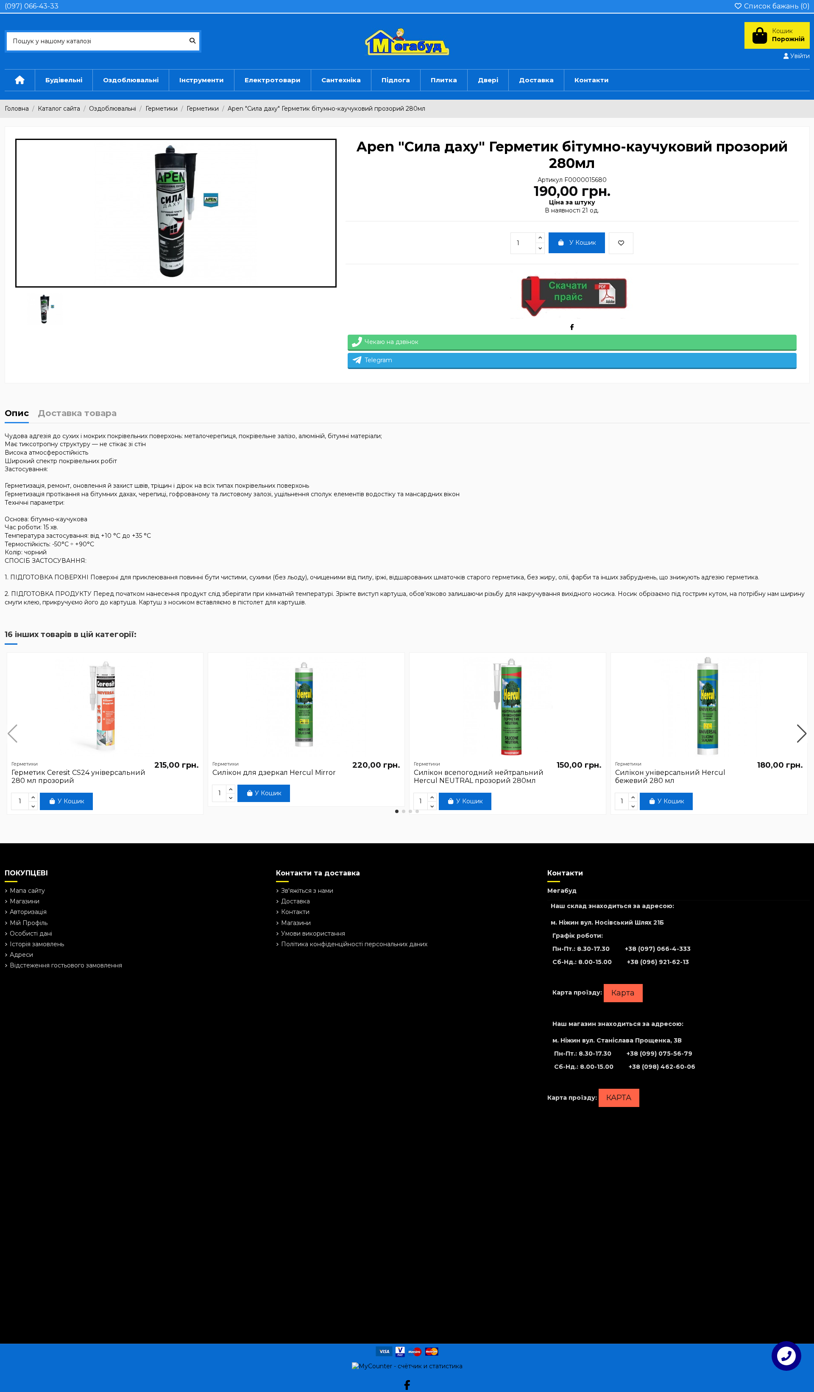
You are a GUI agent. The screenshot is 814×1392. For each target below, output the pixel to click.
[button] (397, 811)
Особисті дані (31, 933)
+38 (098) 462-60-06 (662, 1067)
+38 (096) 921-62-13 (658, 962)
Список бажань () (776, 6)
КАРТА (618, 1097)
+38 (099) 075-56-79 (659, 1053)
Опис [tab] (17, 413)
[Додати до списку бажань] (621, 243)
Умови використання (313, 933)
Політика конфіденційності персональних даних (354, 944)
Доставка (295, 901)
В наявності (562, 210)
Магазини (24, 901)
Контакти (295, 912)
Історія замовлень (37, 944)
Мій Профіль (28, 923)
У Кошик (582, 242)
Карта (623, 993)
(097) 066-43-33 (32, 6)
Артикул (550, 180)
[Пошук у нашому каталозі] (192, 41)
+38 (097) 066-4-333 (658, 949)
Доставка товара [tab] (77, 413)
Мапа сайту (27, 890)
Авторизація (28, 912)
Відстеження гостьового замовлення (66, 965)
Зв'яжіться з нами (307, 890)
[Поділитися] (572, 327)
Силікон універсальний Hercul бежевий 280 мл (670, 777)
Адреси (21, 955)
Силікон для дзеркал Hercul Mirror (274, 773)
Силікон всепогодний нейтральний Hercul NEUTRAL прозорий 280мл (479, 777)
